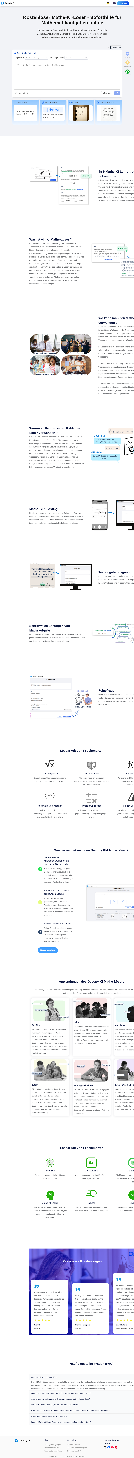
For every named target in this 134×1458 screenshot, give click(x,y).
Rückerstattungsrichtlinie (53, 1451)
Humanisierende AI (74, 1451)
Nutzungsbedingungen (52, 1445)
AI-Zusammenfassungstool (77, 1448)
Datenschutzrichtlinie (51, 1448)
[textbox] (67, 66)
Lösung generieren (47, 950)
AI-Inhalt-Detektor (73, 1445)
